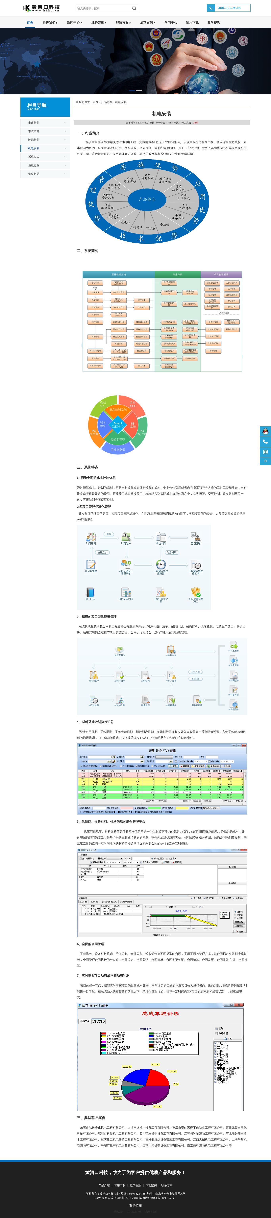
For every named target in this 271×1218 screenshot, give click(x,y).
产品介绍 (104, 1185)
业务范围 (97, 22)
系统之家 (118, 1211)
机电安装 (33, 148)
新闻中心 (73, 22)
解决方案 (122, 22)
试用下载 (192, 22)
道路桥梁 (33, 173)
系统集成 (33, 156)
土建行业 (33, 122)
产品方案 (106, 102)
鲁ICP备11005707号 (162, 1197)
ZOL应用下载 (134, 1211)
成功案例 (146, 22)
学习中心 (171, 22)
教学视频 (214, 22)
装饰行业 (33, 139)
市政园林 (33, 131)
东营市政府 (151, 1211)
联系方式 (166, 1185)
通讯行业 (33, 165)
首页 (30, 22)
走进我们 (49, 22)
